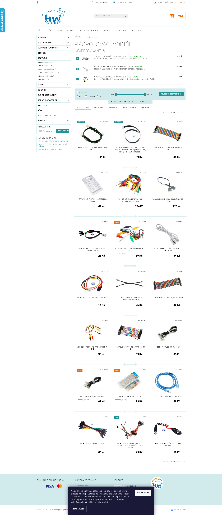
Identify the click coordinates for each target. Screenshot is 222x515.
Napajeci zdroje (46, 76)
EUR (184, 2)
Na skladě (83, 92)
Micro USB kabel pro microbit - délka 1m (118, 67)
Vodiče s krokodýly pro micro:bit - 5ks (117, 56)
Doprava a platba (65, 30)
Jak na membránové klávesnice (53, 141)
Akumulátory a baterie (49, 73)
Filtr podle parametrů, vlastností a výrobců (129, 101)
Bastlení (42, 58)
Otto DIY (42, 53)
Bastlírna (136, 30)
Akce (81, 96)
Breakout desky (46, 62)
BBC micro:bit (44, 43)
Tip (100, 96)
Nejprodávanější (129, 107)
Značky (41, 121)
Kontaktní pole (46, 66)
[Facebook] (37, 2)
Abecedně (145, 107)
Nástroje (42, 105)
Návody (122, 30)
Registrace (173, 2)
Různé (41, 110)
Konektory (44, 80)
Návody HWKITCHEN (47, 138)
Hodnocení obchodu (89, 30)
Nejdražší (113, 107)
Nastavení (78, 509)
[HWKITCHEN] (53, 15)
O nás (48, 30)
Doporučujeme (83, 107)
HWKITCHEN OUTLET (47, 116)
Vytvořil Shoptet (180, 510)
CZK (180, 2)
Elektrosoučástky (47, 95)
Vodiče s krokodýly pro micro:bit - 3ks (117, 77)
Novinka (91, 96)
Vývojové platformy (48, 48)
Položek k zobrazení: (171, 94)
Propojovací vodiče (48, 69)
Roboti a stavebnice (47, 100)
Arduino (42, 38)
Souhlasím (143, 492)
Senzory (42, 90)
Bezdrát (42, 85)
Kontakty (108, 30)
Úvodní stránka (39, 30)
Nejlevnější (99, 107)
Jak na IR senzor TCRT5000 (50, 149)
